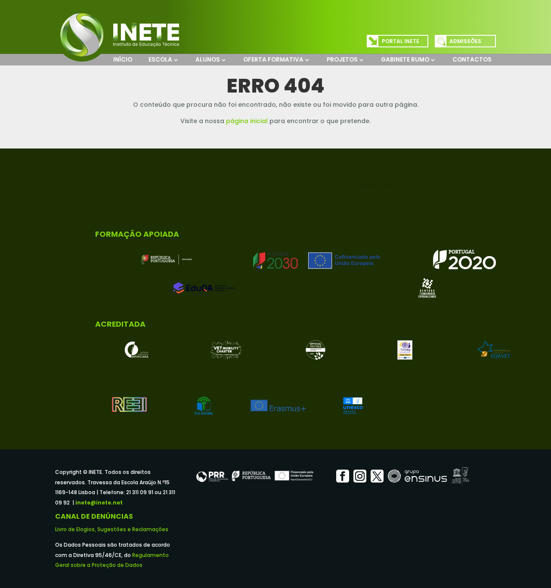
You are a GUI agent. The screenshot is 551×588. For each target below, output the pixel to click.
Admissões (465, 41)
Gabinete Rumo (405, 60)
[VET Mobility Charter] (226, 350)
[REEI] (129, 405)
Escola (160, 60)
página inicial (247, 121)
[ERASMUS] (278, 405)
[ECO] (204, 405)
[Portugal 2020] (464, 259)
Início (122, 60)
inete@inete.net (99, 502)
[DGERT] (137, 350)
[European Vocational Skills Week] (315, 350)
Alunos (207, 60)
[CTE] (427, 288)
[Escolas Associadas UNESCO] (353, 405)
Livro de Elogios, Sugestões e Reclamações (111, 529)
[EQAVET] (494, 350)
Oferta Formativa (273, 60)
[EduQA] (204, 288)
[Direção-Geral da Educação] (166, 259)
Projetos (342, 60)
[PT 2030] (315, 259)
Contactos (472, 60)
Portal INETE (400, 41)
